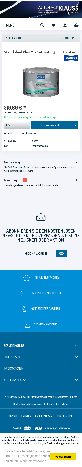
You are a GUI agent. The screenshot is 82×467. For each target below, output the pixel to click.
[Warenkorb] (76, 24)
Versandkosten (60, 396)
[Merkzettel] (53, 24)
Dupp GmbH (68, 416)
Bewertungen (12, 180)
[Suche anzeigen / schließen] (42, 24)
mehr (30, 170)
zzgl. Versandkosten (24, 112)
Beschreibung (12, 162)
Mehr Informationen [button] (33, 461)
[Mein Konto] (65, 24)
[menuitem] (7, 24)
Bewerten (31, 133)
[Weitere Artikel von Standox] (71, 58)
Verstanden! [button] (63, 456)
